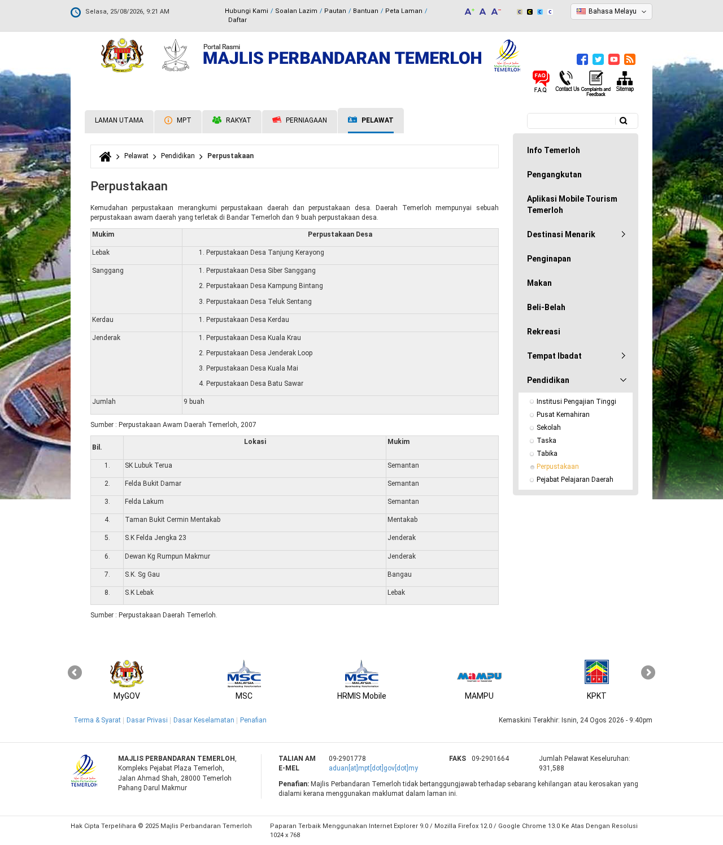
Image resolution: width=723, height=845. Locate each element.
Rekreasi (543, 331)
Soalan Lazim (296, 11)
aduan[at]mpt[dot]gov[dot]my (373, 768)
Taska (546, 441)
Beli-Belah (546, 307)
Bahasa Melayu (613, 11)
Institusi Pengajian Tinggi (576, 402)
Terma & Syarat (97, 720)
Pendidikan (178, 156)
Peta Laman (404, 11)
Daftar (237, 20)
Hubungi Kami (246, 11)
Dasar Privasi (147, 720)
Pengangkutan (554, 174)
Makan (539, 283)
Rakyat (237, 120)
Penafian (253, 720)
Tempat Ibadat (554, 355)
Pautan (335, 11)
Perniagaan (305, 120)
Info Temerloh (553, 150)
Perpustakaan (558, 467)
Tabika (547, 454)
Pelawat (377, 120)
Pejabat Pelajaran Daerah (575, 480)
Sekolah (549, 428)
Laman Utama (119, 120)
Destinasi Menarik (561, 234)
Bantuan (365, 11)
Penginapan (549, 258)
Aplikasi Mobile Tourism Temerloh (572, 204)
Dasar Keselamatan (203, 720)
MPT (183, 120)
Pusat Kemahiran (563, 415)
